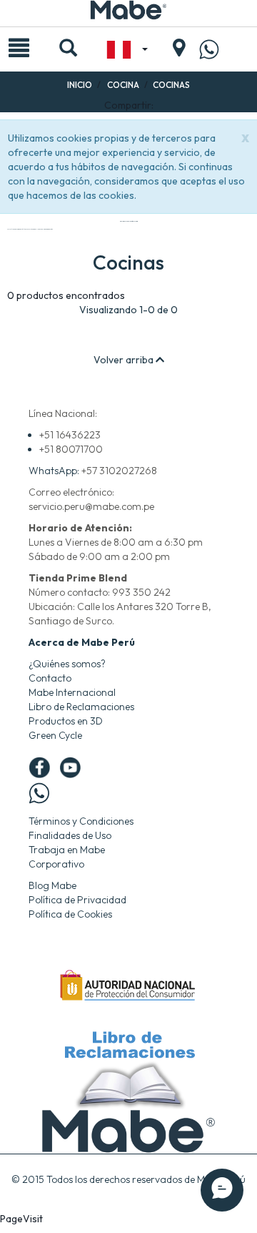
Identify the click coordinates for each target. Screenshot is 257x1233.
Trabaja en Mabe (67, 849)
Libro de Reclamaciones (81, 706)
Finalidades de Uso (70, 835)
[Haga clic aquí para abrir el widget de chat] (222, 1190)
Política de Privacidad (77, 899)
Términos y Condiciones (81, 821)
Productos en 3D (66, 720)
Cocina (123, 84)
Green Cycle (55, 735)
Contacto (50, 678)
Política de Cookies (70, 914)
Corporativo (56, 864)
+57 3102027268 (119, 470)
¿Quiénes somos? (67, 663)
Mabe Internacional (72, 692)
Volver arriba (125, 359)
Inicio (79, 84)
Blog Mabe (52, 885)
